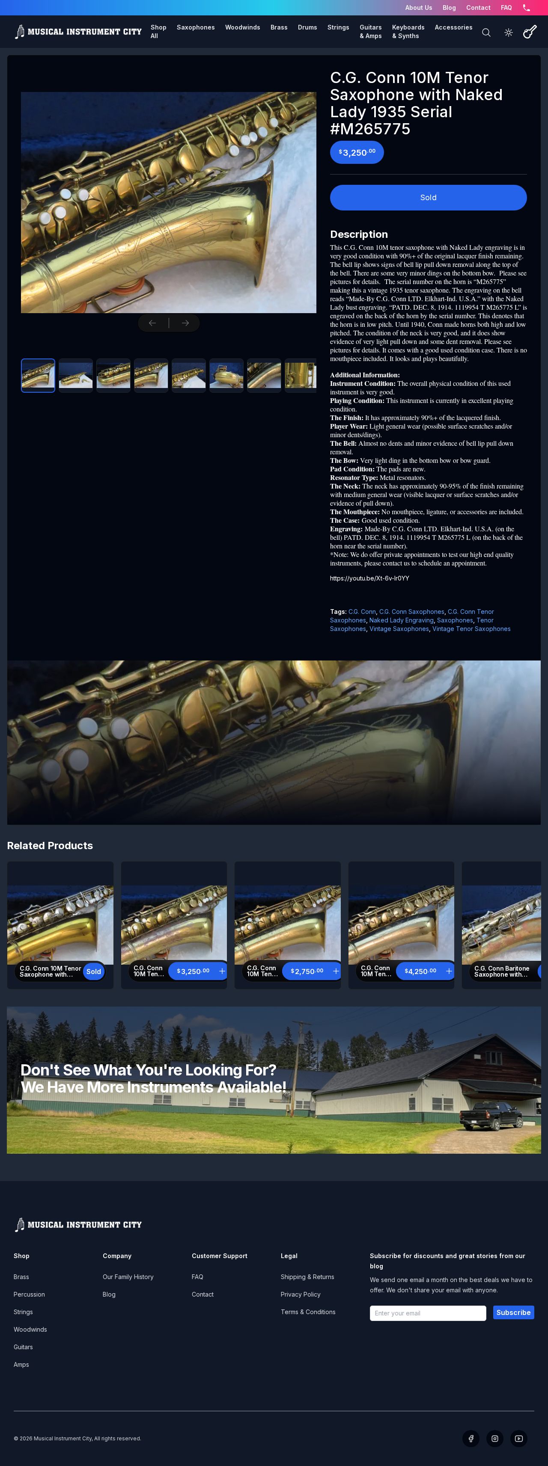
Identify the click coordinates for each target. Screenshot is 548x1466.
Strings (23, 1311)
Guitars (23, 1346)
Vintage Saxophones (399, 628)
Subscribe (514, 1312)
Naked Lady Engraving (401, 620)
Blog (449, 7)
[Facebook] (471, 1438)
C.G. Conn (362, 611)
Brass (21, 1276)
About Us (418, 7)
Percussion (29, 1294)
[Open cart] (530, 31)
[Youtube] (518, 1438)
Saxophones (455, 620)
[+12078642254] (526, 7)
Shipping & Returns (307, 1276)
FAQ (506, 7)
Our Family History (128, 1276)
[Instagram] (494, 1438)
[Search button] (486, 32)
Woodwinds (30, 1329)
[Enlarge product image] (38, 375)
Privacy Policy (301, 1294)
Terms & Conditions (308, 1311)
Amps (21, 1364)
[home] (78, 31)
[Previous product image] (152, 323)
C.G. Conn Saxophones (411, 611)
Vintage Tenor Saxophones (471, 628)
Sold (428, 197)
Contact (478, 7)
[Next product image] (185, 323)
